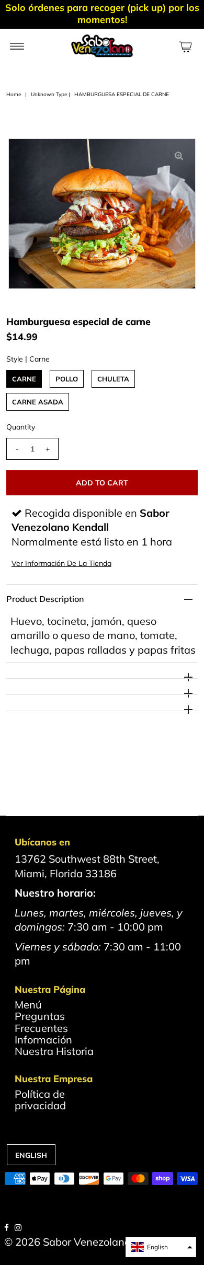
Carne (24, 379)
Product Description (45, 599)
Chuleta (113, 379)
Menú (28, 1004)
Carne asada (37, 402)
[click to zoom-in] (178, 155)
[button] (161, 1247)
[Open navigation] (17, 45)
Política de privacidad (40, 1099)
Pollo (66, 379)
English (31, 1155)
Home (13, 94)
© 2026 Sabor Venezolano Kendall (86, 1241)
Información (43, 1039)
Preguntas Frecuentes (41, 1021)
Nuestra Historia (54, 1051)
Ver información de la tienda (61, 563)
